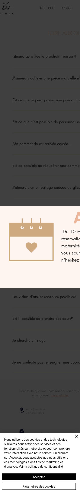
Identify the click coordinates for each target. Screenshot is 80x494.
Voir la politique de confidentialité (41, 466)
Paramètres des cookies (38, 486)
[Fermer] (74, 439)
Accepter (39, 477)
